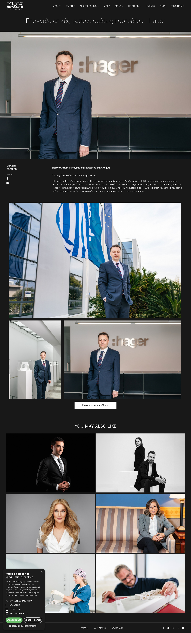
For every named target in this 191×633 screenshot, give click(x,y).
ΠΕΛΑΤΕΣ (70, 6)
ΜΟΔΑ (118, 6)
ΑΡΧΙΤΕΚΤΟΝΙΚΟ (88, 6)
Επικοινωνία (117, 628)
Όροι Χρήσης (100, 628)
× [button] (42, 572)
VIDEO (107, 6)
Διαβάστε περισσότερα (27, 595)
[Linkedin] (178, 628)
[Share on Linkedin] (7, 182)
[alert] (24, 599)
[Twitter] (168, 628)
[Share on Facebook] (7, 178)
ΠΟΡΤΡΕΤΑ (134, 6)
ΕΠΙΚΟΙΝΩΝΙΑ (177, 6)
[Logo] (15, 6)
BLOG (163, 6)
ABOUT (57, 6)
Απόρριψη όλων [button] (33, 620)
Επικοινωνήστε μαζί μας (95, 405)
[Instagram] (173, 628)
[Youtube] (183, 628)
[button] (24, 626)
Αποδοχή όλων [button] (14, 620)
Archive (84, 628)
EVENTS (151, 6)
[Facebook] (163, 628)
